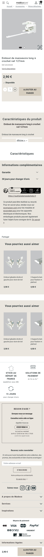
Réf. (3, 65)
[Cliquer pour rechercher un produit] (7, 2)
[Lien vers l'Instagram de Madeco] (23, 488)
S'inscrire (22, 470)
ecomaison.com (10, 208)
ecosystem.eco (9, 211)
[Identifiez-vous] (36, 2)
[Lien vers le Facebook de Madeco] (28, 488)
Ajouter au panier (30, 91)
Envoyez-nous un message (22, 414)
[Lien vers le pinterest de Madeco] (34, 488)
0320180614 (22, 427)
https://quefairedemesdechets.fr (22, 196)
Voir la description (8, 69)
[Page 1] (20, 47)
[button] (22, 173)
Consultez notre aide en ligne (22, 418)
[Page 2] (24, 47)
